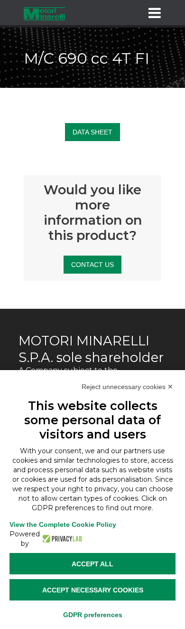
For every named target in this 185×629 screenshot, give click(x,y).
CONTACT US (92, 264)
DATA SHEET (92, 132)
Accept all (92, 564)
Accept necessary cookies (92, 590)
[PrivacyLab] (61, 538)
